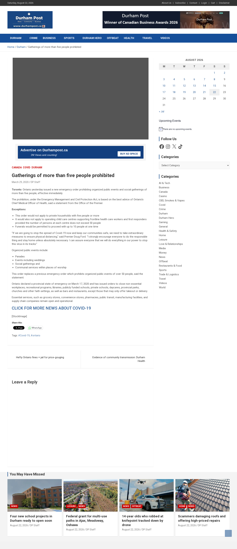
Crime (33, 38)
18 (174, 92)
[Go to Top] (228, 533)
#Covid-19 (24, 335)
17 (164, 92)
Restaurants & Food (170, 265)
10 (164, 85)
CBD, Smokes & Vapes (172, 200)
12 (184, 85)
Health (129, 38)
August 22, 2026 (19, 525)
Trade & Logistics (169, 274)
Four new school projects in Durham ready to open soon (31, 518)
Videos (165, 38)
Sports (69, 38)
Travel (147, 38)
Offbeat (113, 38)
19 (184, 92)
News (162, 257)
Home (162, 235)
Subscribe (180, 3)
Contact (193, 3)
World (162, 287)
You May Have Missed (27, 474)
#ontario (35, 335)
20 (194, 92)
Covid (26, 167)
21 (204, 92)
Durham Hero (92, 38)
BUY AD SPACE (129, 153)
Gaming (163, 222)
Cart (213, 3)
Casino (163, 196)
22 (214, 92)
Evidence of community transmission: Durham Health (118, 359)
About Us (166, 3)
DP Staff (35, 182)
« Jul (161, 111)
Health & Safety (168, 231)
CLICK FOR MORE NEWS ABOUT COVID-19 (51, 308)
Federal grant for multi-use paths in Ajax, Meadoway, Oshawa (86, 520)
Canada (17, 167)
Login (204, 3)
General (163, 226)
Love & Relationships (171, 244)
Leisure (163, 239)
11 (174, 85)
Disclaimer (224, 3)
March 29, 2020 (20, 182)
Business (49, 38)
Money (163, 252)
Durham (15, 38)
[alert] (194, 129)
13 (194, 85)
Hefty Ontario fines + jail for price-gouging (40, 357)
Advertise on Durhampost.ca (44, 150)
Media (162, 248)
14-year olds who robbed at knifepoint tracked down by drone (142, 520)
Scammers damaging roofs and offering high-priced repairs (202, 518)
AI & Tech (164, 183)
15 (214, 85)
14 (204, 85)
